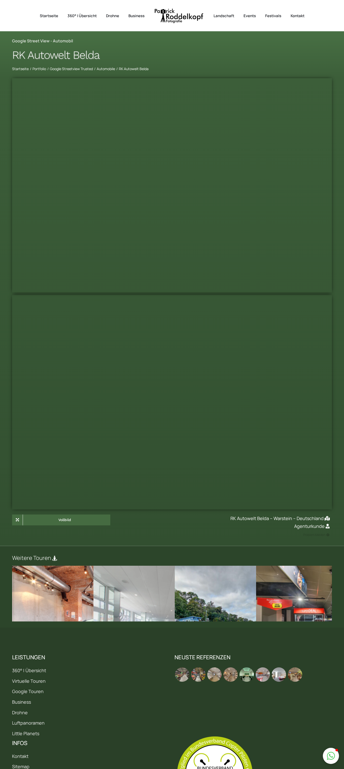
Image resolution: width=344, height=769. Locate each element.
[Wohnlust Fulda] (230, 674)
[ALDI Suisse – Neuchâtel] (198, 674)
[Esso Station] (262, 674)
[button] (331, 756)
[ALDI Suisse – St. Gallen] (182, 674)
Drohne (20, 712)
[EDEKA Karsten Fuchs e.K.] (294, 674)
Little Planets (25, 733)
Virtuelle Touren (29, 681)
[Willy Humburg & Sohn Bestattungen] (246, 674)
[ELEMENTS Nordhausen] (214, 674)
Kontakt (20, 756)
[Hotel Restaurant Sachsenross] (278, 674)
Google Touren (28, 691)
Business (21, 702)
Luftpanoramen (28, 723)
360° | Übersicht (29, 670)
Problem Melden (314, 535)
